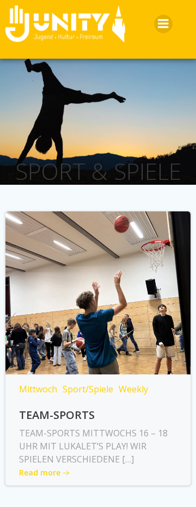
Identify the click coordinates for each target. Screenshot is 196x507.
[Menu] (163, 24)
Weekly (133, 389)
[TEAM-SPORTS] (98, 292)
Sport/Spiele (88, 389)
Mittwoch (38, 389)
